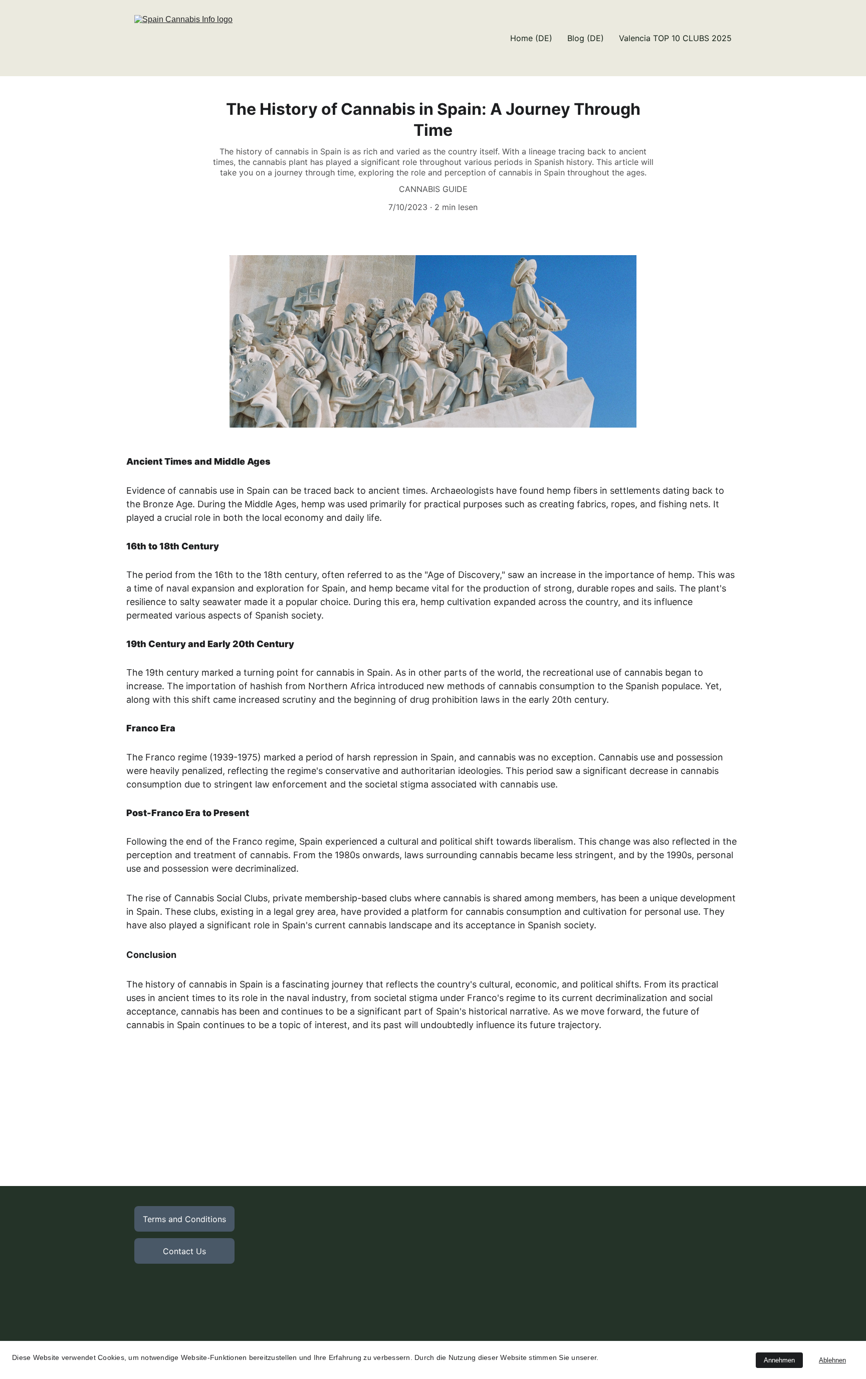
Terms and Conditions (184, 1219)
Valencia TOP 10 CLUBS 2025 (675, 38)
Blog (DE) (585, 38)
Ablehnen (832, 1360)
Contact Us (184, 1251)
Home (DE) (531, 38)
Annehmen (779, 1360)
